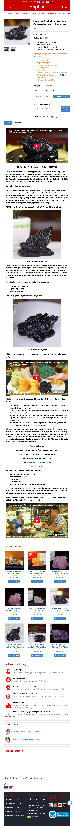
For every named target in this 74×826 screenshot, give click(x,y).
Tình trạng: (36, 86)
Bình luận (18, 123)
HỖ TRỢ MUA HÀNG (12, 800)
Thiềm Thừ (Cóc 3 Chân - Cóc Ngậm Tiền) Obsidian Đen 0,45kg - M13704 (60, 609)
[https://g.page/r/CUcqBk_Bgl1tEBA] (43, 2)
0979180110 (32, 2)
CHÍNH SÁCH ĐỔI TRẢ (12, 808)
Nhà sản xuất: (37, 34)
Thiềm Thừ (26, 14)
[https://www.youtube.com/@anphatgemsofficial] (47, 2)
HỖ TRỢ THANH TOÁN (13, 804)
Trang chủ (8, 14)
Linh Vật (17, 14)
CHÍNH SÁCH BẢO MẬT (13, 812)
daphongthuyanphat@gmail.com (39, 462)
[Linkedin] (48, 116)
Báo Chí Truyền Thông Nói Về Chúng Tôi (23, 778)
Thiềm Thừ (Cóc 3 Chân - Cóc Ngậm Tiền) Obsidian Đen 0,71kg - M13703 (14, 646)
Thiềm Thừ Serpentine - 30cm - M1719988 (14, 572)
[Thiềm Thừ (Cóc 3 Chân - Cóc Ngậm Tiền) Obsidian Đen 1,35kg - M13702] (37, 7)
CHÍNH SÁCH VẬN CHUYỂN (14, 816)
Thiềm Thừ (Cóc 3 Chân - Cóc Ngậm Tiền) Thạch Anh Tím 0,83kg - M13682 (60, 646)
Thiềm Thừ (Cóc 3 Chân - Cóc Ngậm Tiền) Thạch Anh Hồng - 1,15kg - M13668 (14, 609)
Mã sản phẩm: (38, 38)
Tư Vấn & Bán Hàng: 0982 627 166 (26, 732)
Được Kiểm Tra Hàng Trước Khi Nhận (26, 694)
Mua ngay (62, 96)
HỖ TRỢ (9, 795)
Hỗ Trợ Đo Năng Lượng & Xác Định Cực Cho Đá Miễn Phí (34, 712)
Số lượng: (36, 91)
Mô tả (8, 123)
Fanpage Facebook (14, 751)
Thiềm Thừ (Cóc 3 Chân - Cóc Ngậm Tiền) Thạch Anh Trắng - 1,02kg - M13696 (37, 609)
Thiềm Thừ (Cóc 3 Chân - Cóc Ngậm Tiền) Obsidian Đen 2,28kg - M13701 (37, 646)
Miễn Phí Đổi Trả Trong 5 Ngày (24, 686)
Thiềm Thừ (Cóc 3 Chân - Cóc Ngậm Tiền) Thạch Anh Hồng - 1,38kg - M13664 (59, 572)
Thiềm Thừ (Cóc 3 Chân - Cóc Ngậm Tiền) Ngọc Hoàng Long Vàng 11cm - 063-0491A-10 (37, 572)
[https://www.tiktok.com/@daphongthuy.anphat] (52, 2)
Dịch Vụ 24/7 (17, 670)
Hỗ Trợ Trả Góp (18, 703)
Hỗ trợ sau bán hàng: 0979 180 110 (26, 740)
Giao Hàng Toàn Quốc (21, 678)
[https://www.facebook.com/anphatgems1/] (38, 2)
